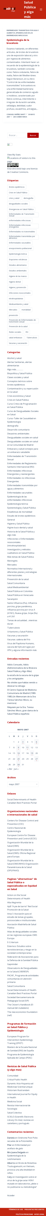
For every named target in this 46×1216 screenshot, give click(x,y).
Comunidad (12, 1075)
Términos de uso (16, 1209)
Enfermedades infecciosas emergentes (20, 226)
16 (18, 753)
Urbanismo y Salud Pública (20, 631)
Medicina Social (14, 1101)
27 (36, 759)
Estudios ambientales (18, 270)
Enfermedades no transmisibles (22, 231)
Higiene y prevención (17, 287)
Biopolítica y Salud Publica (19, 373)
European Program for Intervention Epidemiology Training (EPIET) (20, 1040)
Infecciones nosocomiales (20, 293)
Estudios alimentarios (18, 265)
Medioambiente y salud (18, 304)
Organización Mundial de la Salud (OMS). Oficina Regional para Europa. (21, 853)
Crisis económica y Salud (19, 396)
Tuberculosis (32, 337)
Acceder (11, 1195)
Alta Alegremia (14, 902)
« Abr (9, 769)
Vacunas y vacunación (18, 343)
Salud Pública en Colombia (19, 591)
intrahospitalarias (16, 298)
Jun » (16, 769)
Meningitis (12, 560)
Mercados (13, 309)
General (11, 519)
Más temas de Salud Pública (20, 556)
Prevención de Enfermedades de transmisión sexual (22, 321)
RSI (27, 332)
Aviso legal (39, 1214)
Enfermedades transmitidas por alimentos (22, 237)
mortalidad (26, 309)
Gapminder (12, 964)
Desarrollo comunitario (18, 429)
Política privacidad (24, 1214)
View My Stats (14, 154)
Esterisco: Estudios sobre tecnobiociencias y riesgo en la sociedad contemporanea (21, 949)
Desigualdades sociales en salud (22, 437)
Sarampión (12, 599)
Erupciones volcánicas (18, 259)
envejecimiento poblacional (20, 248)
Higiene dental (15, 282)
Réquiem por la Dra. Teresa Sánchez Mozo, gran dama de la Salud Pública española (22, 710)
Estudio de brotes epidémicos (21, 515)
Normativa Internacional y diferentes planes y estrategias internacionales (22, 572)
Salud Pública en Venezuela (20, 595)
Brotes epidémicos (17, 187)
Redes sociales (15, 332)
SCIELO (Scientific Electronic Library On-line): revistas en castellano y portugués (20, 1120)
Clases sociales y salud (18, 377)
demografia (28, 198)
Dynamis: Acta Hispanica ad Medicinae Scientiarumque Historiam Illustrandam (20, 1087)
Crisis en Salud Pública (18, 192)
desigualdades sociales (18, 203)
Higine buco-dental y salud (20, 527)
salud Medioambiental (17, 587)
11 (27, 747)
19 (32, 753)
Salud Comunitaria (16, 583)
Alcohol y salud (14, 358)
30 (18, 764)
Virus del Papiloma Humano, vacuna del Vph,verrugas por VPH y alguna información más (22, 647)
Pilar (9, 1145)
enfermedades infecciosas (20, 220)
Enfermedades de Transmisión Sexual (21, 215)
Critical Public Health (17, 1079)
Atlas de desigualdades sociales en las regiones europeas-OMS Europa (22, 935)
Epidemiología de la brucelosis (18, 41)
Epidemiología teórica (18, 254)
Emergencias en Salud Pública (21, 209)
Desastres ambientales (18, 433)
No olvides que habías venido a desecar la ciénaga (22, 684)
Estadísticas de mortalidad (19, 511)
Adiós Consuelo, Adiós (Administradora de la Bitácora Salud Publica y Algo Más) (22, 668)
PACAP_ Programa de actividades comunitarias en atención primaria (23, 979)
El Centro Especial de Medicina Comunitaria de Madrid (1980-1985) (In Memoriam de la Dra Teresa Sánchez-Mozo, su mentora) (22, 696)
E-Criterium (12, 942)
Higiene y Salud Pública (18, 523)
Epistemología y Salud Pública (21, 507)
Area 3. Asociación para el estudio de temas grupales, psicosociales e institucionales (21, 917)
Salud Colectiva (14, 1112)
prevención (13, 315)
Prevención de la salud (18, 326)
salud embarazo (15, 337)
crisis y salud (14, 198)
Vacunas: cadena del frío (18, 639)
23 (18, 759)
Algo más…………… (15, 369)
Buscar (33, 135)
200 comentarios (20, 117)
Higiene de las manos (18, 276)
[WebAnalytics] (9, 144)
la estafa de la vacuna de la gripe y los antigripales (23, 677)
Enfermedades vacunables (20, 243)
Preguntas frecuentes (34, 1209)
